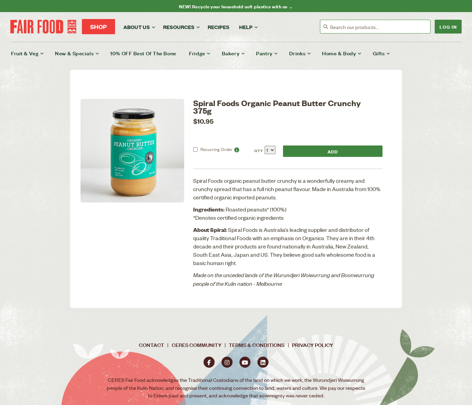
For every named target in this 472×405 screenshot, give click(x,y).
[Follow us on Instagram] (227, 362)
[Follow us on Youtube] (245, 362)
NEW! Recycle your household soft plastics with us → (236, 6)
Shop (98, 26)
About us (136, 26)
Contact (151, 344)
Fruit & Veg (24, 53)
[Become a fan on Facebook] (209, 362)
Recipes (218, 26)
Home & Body (339, 53)
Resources (179, 26)
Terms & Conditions (256, 344)
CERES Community (196, 344)
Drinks (297, 53)
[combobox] (380, 26)
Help (246, 26)
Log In (448, 26)
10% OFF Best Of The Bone (143, 53)
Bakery (230, 53)
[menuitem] (31, 53)
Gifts (379, 53)
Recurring (216, 149)
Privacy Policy (312, 344)
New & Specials (74, 53)
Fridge (197, 53)
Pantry (264, 53)
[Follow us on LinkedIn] (262, 362)
